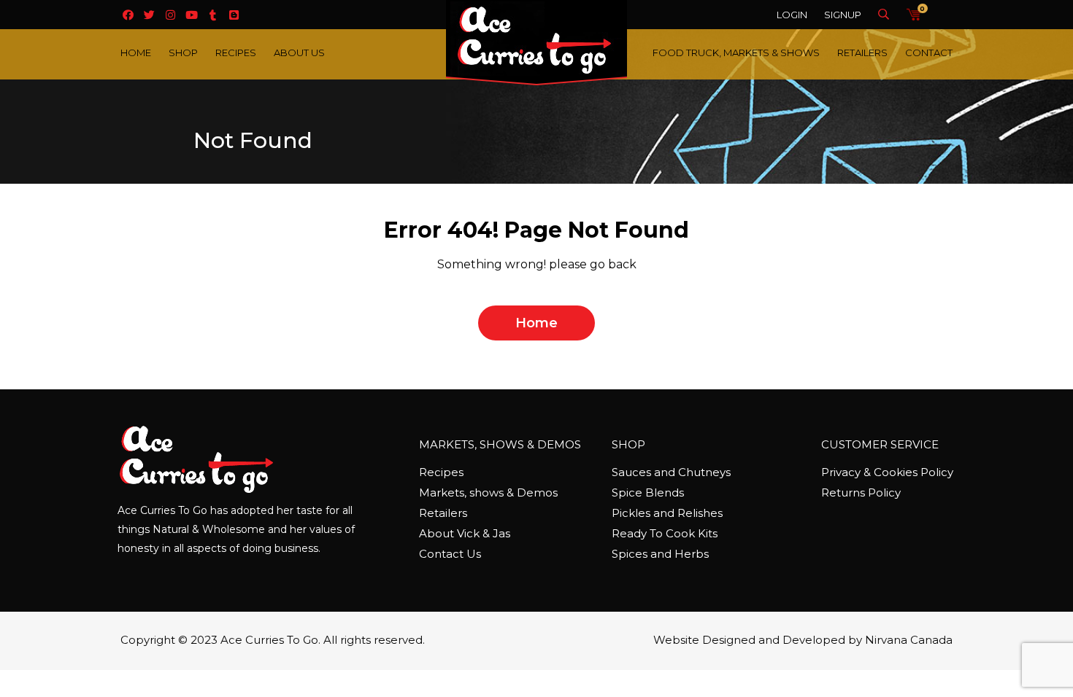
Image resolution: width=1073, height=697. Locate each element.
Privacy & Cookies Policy (887, 472)
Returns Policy (861, 492)
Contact (929, 52)
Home (135, 52)
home (536, 323)
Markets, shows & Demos (488, 492)
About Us (299, 52)
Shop (183, 52)
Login (792, 14)
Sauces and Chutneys (671, 472)
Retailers (862, 52)
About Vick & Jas (464, 533)
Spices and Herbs (660, 554)
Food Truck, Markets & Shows (736, 52)
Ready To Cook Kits (665, 533)
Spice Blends (648, 492)
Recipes (235, 52)
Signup (842, 14)
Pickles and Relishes (667, 513)
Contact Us (450, 554)
